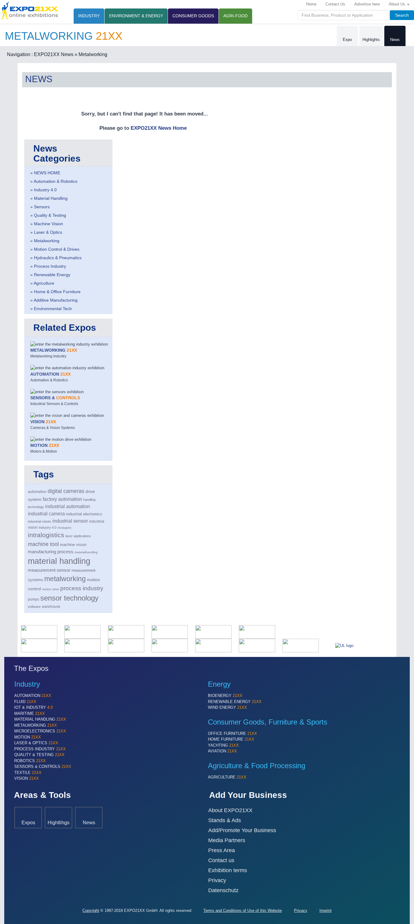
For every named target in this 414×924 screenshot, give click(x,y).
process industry (81, 588)
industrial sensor (70, 521)
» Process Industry (48, 266)
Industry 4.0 (47, 527)
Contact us (221, 860)
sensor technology (69, 598)
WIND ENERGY (227, 707)
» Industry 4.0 (43, 189)
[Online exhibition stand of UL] (344, 645)
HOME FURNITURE (231, 739)
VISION (26, 778)
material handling (59, 561)
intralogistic (65, 527)
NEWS (38, 79)
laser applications (78, 536)
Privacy (217, 880)
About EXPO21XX (230, 810)
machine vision (73, 545)
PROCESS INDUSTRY (40, 749)
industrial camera (46, 513)
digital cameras (66, 491)
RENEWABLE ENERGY (235, 701)
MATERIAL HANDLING (40, 719)
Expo (347, 39)
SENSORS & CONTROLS (42, 766)
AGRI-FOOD (235, 15)
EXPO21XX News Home (159, 128)
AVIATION (222, 751)
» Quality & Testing (48, 215)
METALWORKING (35, 725)
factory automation (62, 499)
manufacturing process (50, 551)
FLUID (25, 701)
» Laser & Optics (46, 232)
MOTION (27, 737)
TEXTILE (28, 772)
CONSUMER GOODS (193, 15)
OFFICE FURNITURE (232, 733)
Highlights (371, 39)
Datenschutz (223, 890)
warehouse (51, 606)
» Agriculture (42, 283)
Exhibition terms (227, 870)
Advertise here (367, 4)
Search (402, 15)
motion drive (50, 589)
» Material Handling (49, 198)
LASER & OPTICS (36, 743)
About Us (397, 4)
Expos (28, 822)
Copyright (90, 910)
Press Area (221, 850)
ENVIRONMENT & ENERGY (136, 15)
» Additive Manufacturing (54, 300)
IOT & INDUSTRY (33, 707)
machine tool (43, 544)
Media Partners (226, 840)
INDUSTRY (89, 15)
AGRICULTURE (227, 777)
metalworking (65, 579)
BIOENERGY (225, 695)
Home (311, 4)
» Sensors (40, 206)
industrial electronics (84, 514)
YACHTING (223, 745)
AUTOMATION (32, 695)
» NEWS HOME (45, 172)
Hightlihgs (58, 822)
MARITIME (29, 713)
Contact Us (335, 4)
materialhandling (86, 552)
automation (37, 492)
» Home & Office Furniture (55, 291)
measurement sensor (49, 570)
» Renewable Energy (50, 274)
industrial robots (39, 521)
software (34, 606)
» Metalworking (91, 54)
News (395, 39)
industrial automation (67, 506)
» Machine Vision (46, 223)
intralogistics (46, 534)
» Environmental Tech (51, 308)
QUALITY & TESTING (39, 754)
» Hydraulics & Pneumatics (56, 257)
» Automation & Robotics (53, 181)
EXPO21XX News (53, 54)
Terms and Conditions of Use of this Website (242, 910)
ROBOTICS (30, 760)
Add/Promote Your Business (242, 830)
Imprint (325, 910)
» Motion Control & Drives (54, 249)
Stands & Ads (224, 820)
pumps (33, 599)
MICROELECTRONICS (40, 731)
